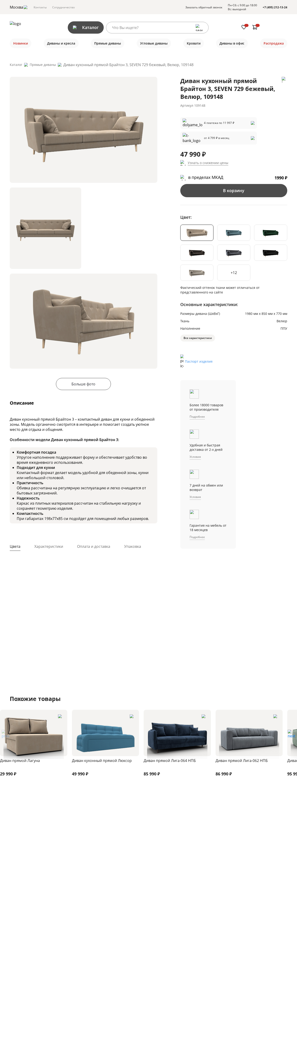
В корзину (233, 190)
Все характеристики (198, 338)
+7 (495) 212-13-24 (275, 7)
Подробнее (197, 417)
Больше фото (83, 384)
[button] (291, 735)
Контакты (40, 7)
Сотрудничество (63, 7)
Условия (195, 457)
